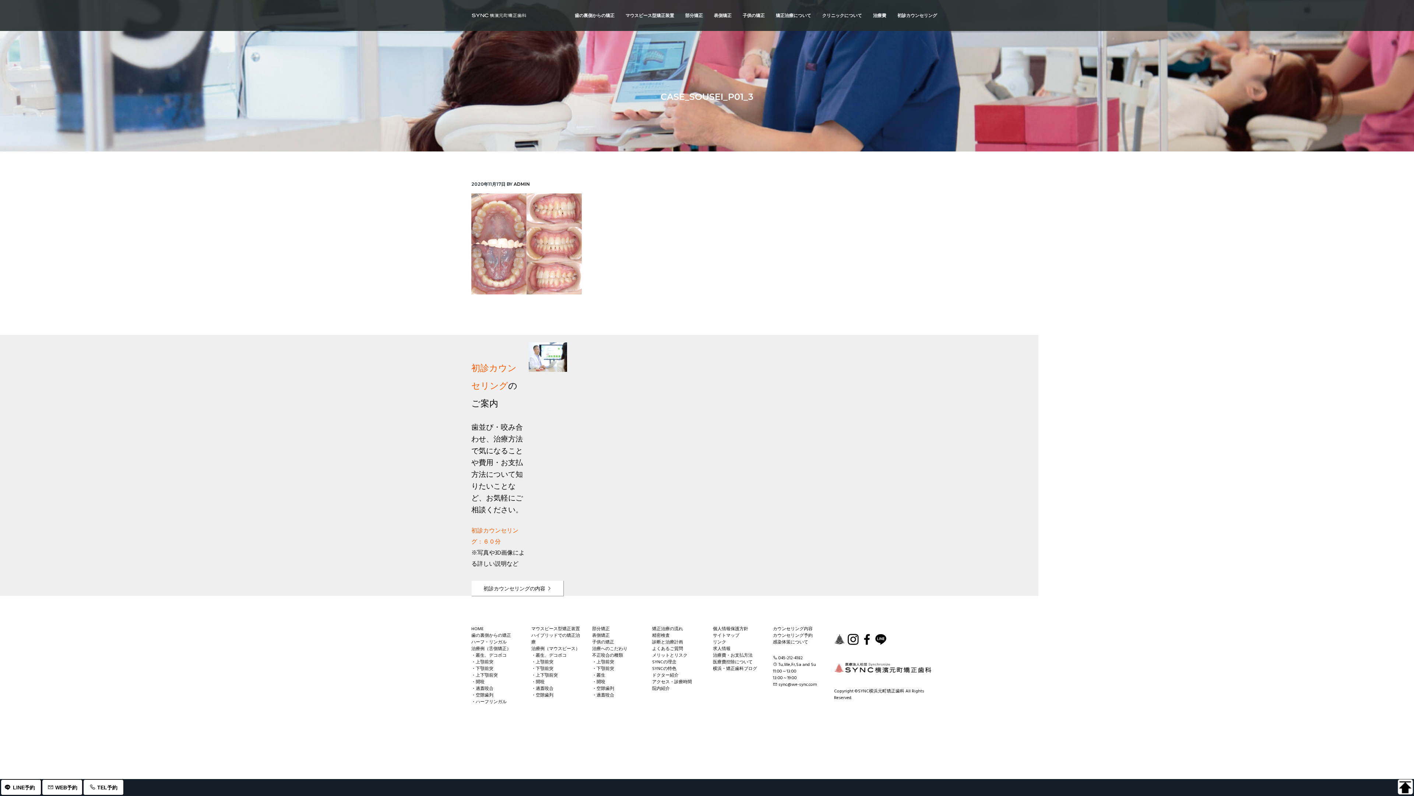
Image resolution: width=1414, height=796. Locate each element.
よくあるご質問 (667, 649)
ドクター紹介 (665, 675)
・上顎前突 (482, 662)
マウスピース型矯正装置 (555, 629)
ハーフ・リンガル (489, 642)
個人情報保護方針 (730, 629)
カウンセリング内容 (793, 629)
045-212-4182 (790, 658)
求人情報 (722, 649)
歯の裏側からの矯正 (491, 635)
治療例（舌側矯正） (491, 649)
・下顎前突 (482, 669)
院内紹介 (661, 688)
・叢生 (598, 675)
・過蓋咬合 (482, 688)
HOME (477, 629)
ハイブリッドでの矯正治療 (555, 639)
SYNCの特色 (664, 669)
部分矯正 (601, 629)
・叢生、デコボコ (489, 655)
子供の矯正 (603, 642)
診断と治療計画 (667, 642)
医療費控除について (733, 662)
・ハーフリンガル (489, 702)
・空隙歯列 (482, 695)
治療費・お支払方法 (733, 655)
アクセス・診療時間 (672, 682)
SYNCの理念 (664, 662)
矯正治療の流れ (667, 629)
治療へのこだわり (609, 649)
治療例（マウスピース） (555, 649)
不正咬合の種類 (607, 655)
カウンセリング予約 (793, 635)
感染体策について (790, 642)
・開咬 (478, 682)
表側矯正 (601, 635)
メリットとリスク (669, 655)
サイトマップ (726, 635)
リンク (719, 642)
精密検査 (661, 635)
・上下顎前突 (484, 675)
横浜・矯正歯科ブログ (735, 669)
